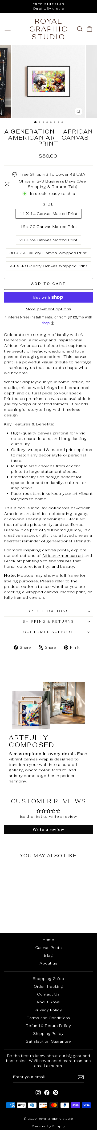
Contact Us (48, 994)
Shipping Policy (48, 1033)
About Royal (48, 1002)
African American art (63, 555)
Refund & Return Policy (48, 1025)
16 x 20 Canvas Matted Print (48, 226)
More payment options (49, 309)
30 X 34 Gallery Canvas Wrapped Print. (48, 252)
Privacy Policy (48, 1010)
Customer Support (48, 632)
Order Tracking (48, 986)
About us (48, 963)
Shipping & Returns (49, 622)
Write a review (48, 829)
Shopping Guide (48, 978)
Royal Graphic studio (48, 29)
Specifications (48, 611)
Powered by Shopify (48, 1126)
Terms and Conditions (48, 1018)
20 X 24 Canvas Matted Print (48, 239)
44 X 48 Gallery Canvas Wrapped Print (48, 265)
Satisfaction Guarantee (48, 1041)
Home (48, 940)
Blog (48, 955)
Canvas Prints (48, 947)
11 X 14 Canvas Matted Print (48, 213)
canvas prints (55, 550)
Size (48, 204)
